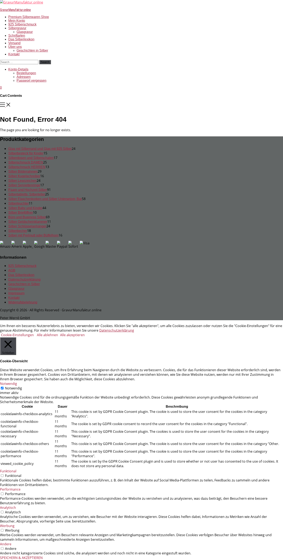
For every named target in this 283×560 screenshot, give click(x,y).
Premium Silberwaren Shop (28, 17)
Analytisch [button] (8, 507)
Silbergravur (17, 28)
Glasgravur (25, 32)
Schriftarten (16, 35)
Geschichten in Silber (32, 50)
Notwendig (13, 388)
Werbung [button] (7, 526)
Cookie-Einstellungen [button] (17, 335)
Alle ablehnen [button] (47, 335)
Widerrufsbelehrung (22, 302)
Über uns (15, 46)
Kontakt (13, 54)
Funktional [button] (8, 471)
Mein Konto (16, 20)
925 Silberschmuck (22, 24)
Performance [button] (10, 489)
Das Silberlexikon (21, 39)
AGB (11, 270)
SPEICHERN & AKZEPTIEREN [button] (21, 557)
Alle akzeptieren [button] (72, 335)
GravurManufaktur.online (15, 10)
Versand (14, 43)
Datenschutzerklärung (24, 279)
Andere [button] (5, 544)
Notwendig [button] (8, 383)
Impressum (16, 293)
